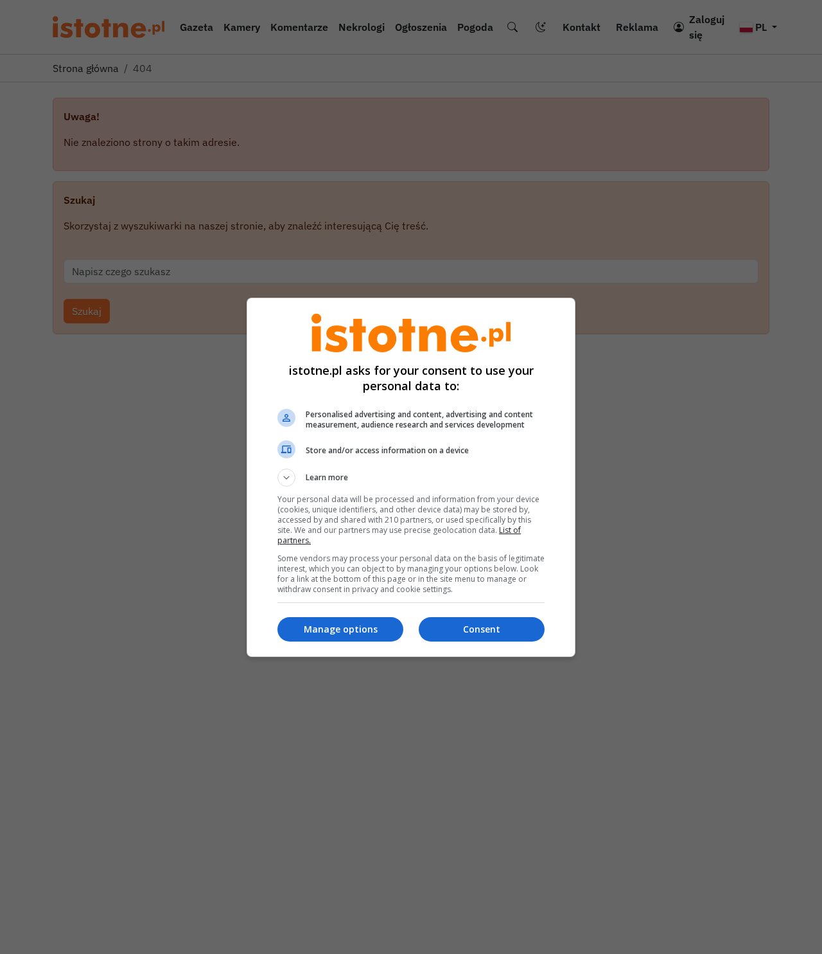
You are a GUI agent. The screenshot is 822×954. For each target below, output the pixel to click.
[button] (411, 478)
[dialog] (411, 477)
